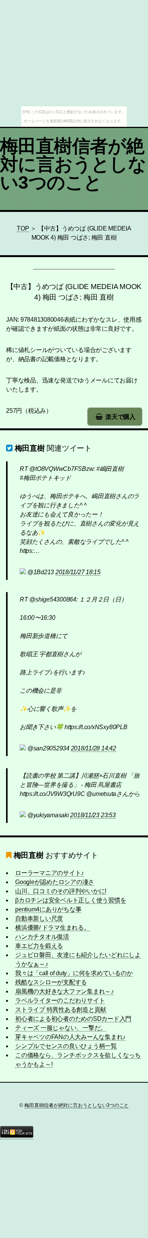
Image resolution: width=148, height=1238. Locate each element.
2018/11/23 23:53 (92, 815)
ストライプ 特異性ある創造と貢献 (60, 1009)
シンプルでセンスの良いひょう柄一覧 (66, 1046)
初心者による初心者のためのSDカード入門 (73, 1018)
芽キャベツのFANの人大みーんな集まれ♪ (70, 1037)
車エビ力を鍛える (39, 946)
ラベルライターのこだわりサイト (60, 1000)
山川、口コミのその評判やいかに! (60, 891)
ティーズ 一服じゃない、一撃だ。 (60, 1028)
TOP (23, 228)
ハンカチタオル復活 (42, 936)
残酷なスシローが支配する (51, 982)
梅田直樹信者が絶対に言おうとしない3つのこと (73, 164)
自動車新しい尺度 (39, 918)
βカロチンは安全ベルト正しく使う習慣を (70, 900)
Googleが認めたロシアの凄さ (54, 882)
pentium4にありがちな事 (48, 909)
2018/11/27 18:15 (78, 572)
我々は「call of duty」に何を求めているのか (74, 973)
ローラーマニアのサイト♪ (49, 873)
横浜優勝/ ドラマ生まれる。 (52, 927)
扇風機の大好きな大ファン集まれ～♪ (64, 991)
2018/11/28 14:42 (93, 748)
